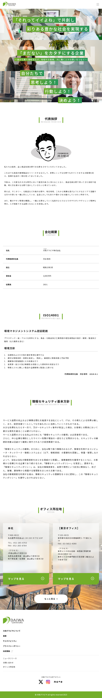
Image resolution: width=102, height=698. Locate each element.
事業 (4, 636)
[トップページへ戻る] (9, 4)
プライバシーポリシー (11, 646)
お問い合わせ (8, 662)
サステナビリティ (10, 641)
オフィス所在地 (9, 667)
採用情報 (6, 651)
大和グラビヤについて (11, 631)
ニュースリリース (10, 658)
